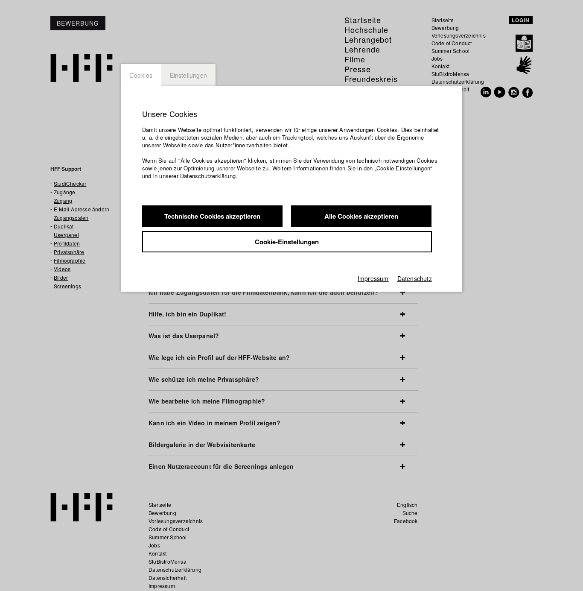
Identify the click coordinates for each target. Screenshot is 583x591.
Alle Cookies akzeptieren (361, 216)
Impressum (373, 278)
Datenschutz (414, 278)
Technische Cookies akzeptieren (212, 216)
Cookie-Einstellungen (287, 241)
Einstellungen (188, 75)
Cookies (141, 75)
